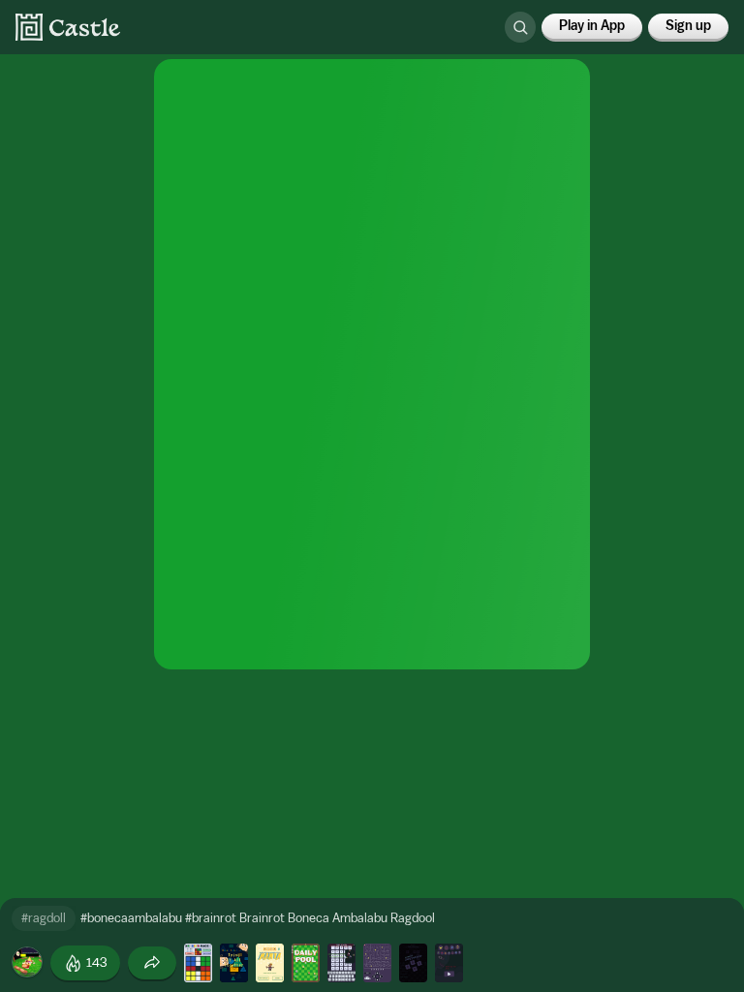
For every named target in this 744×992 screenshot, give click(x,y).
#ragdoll (43, 918)
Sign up (688, 26)
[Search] (520, 27)
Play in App (592, 26)
